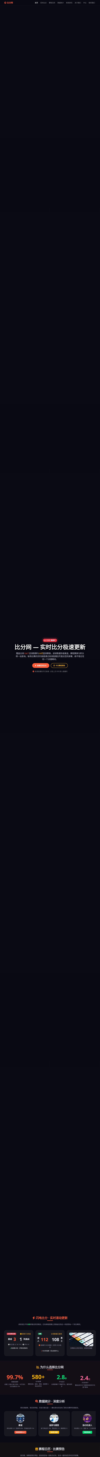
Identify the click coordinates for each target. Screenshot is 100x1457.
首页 (36, 3)
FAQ (84, 3)
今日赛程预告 (60, 665)
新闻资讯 (69, 3)
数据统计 (61, 3)
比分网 (10, 2)
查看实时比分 (41, 665)
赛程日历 (52, 3)
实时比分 (43, 3)
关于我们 (78, 3)
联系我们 (92, 3)
